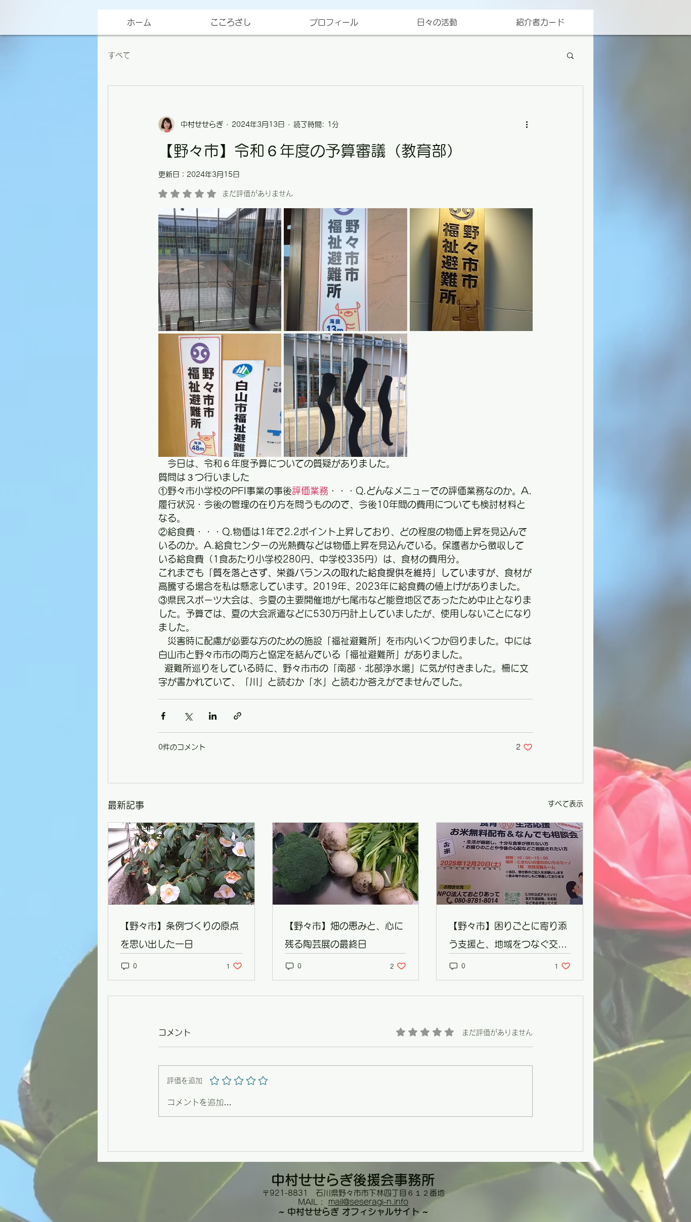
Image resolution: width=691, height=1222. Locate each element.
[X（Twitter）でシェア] (188, 716)
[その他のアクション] (527, 124)
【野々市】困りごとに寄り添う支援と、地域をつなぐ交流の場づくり (508, 937)
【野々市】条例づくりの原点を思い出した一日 (179, 935)
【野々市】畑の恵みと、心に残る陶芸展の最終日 (344, 935)
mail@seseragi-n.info (368, 1202)
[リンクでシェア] (237, 716)
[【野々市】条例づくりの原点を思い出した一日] (181, 864)
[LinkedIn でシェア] (213, 716)
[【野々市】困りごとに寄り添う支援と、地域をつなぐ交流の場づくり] (510, 864)
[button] (539, 22)
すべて (119, 55)
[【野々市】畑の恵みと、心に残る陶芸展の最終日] (346, 864)
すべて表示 (565, 803)
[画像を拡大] (219, 269)
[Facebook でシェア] (163, 716)
